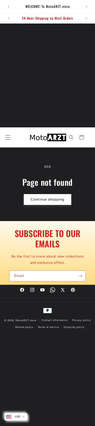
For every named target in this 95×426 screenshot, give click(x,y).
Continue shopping (47, 199)
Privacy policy (81, 320)
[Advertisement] (47, 73)
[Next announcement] (86, 6)
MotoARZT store (25, 320)
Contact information (55, 320)
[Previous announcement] (8, 6)
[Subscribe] (80, 275)
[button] (7, 137)
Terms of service (48, 327)
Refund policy (24, 327)
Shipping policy (73, 327)
